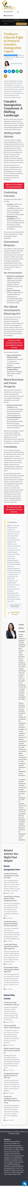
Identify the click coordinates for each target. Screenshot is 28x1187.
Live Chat (9, 11)
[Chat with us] (24, 1183)
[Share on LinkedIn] (13, 71)
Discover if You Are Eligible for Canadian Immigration (14, 186)
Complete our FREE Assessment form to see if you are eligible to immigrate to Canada (14, 344)
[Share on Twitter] (9, 71)
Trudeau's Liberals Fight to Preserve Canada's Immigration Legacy (13, 42)
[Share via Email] (21, 71)
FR (7, 23)
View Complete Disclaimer (15, 613)
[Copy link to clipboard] (5, 76)
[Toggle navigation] (18, 12)
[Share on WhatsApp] (17, 71)
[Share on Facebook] (5, 71)
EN (5, 23)
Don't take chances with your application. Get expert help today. (14, 509)
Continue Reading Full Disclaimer (15, 605)
